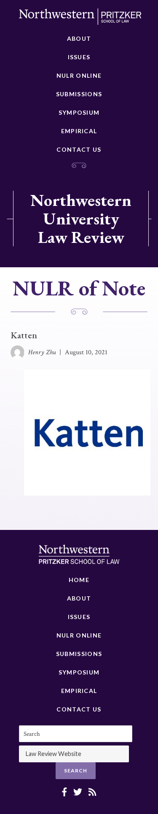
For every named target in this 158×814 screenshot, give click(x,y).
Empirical (79, 130)
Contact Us (78, 149)
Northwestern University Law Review (80, 218)
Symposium (79, 112)
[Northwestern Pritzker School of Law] (80, 18)
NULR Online (79, 75)
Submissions (79, 93)
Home (79, 579)
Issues (79, 57)
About (79, 38)
